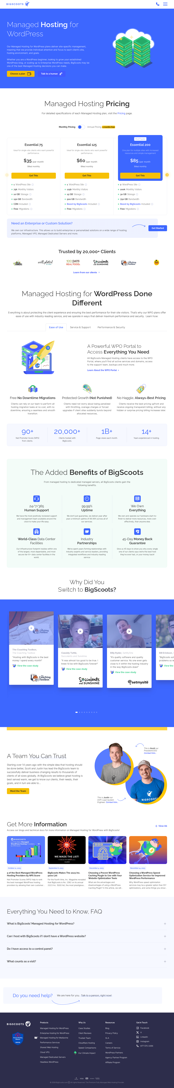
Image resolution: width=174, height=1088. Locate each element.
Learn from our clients (85, 272)
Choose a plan (17, 73)
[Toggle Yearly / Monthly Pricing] (81, 127)
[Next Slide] (167, 175)
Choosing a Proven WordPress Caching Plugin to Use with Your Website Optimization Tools (105, 876)
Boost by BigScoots (77, 204)
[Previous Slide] (7, 175)
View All (163, 826)
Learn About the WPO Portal (102, 370)
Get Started (158, 228)
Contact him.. (150, 753)
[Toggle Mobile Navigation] (165, 4)
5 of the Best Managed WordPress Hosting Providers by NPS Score (24, 874)
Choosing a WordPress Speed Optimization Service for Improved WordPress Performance (147, 876)
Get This (33, 175)
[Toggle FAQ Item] (164, 923)
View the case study (27, 665)
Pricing (121, 113)
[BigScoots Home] (18, 4)
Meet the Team (18, 791)
